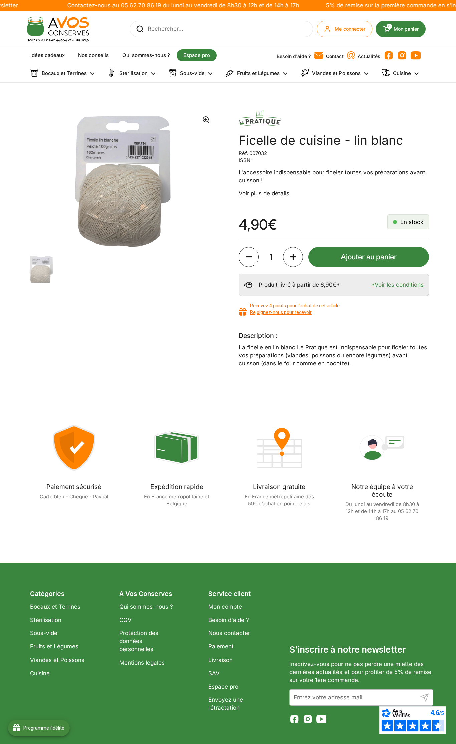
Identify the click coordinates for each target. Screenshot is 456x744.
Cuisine (40, 673)
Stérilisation (45, 620)
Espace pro (223, 686)
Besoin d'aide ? (228, 620)
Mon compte (225, 606)
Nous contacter (229, 633)
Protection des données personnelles (138, 641)
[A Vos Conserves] (58, 29)
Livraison (220, 660)
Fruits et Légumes (54, 646)
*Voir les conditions (397, 284)
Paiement (221, 646)
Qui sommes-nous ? (146, 606)
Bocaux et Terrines (55, 606)
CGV (125, 620)
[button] (249, 257)
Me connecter (350, 29)
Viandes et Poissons (57, 660)
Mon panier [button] (407, 29)
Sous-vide (43, 633)
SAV (214, 673)
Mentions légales (142, 662)
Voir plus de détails (264, 193)
